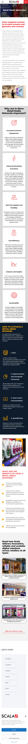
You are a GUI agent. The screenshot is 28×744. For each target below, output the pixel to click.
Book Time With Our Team (14, 631)
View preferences (14, 738)
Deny (14, 734)
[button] (25, 716)
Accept (14, 730)
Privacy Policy (14, 741)
